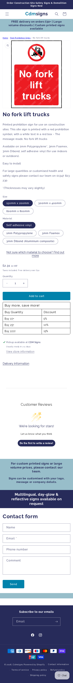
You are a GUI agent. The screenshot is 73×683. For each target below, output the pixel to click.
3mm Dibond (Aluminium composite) (30, 241)
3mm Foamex (51, 233)
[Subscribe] (56, 621)
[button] (7, 14)
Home (5, 38)
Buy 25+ (9, 324)
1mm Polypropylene (19, 233)
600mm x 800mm (18, 211)
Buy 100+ (10, 331)
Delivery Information (16, 363)
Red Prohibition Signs (20, 38)
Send (13, 584)
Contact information (58, 664)
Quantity (8, 276)
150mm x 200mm (17, 203)
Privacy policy (39, 670)
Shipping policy (38, 675)
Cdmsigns (18, 664)
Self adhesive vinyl (19, 225)
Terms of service (20, 670)
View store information (20, 351)
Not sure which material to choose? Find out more (35, 254)
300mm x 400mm (50, 203)
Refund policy (57, 670)
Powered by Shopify (34, 664)
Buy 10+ (9, 318)
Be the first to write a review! (36, 443)
